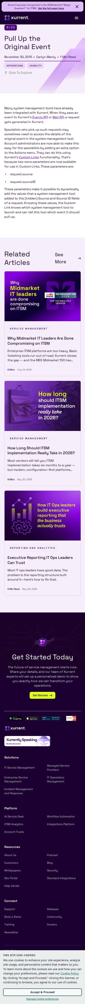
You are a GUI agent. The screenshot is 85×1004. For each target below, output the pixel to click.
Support (9, 909)
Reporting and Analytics (33, 548)
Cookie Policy (69, 973)
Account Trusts (14, 832)
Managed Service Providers (58, 767)
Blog (50, 862)
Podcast (52, 855)
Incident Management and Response (18, 791)
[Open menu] (76, 18)
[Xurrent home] (17, 17)
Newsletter (11, 932)
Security (52, 870)
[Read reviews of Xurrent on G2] (71, 718)
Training (9, 924)
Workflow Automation (61, 816)
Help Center (12, 886)
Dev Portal (10, 878)
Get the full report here (51, 8)
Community (54, 916)
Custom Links (29, 157)
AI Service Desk (14, 816)
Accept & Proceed (42, 992)
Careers (52, 924)
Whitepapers (12, 870)
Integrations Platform (61, 824)
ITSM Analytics (13, 824)
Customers (11, 862)
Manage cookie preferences (42, 999)
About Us (10, 855)
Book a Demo (12, 916)
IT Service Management (19, 767)
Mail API (58, 117)
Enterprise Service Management (16, 779)
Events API (40, 117)
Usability (35, 65)
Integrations (15, 65)
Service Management (29, 328)
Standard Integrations (61, 878)
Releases (53, 909)
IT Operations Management (55, 779)
